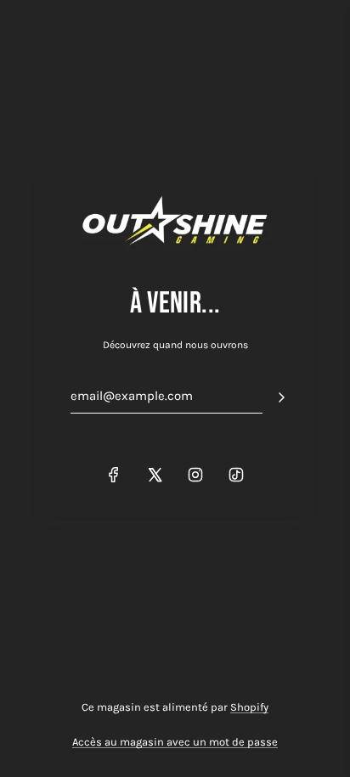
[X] (154, 474)
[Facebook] (114, 474)
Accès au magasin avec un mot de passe (175, 741)
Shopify (249, 707)
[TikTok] (236, 474)
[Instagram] (195, 474)
